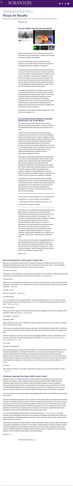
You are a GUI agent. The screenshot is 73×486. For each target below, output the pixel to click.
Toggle (2, 2)
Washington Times (13, 304)
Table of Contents (18, 11)
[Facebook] (62, 4)
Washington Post (47, 276)
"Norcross (6, 300)
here (33, 112)
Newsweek (14, 286)
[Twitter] (60, 4)
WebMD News (21, 293)
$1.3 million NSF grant (50, 413)
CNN (20, 340)
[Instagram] (65, 4)
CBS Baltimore (27, 313)
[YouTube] (68, 4)
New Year (51, 300)
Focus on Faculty (28, 11)
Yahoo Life (7, 371)
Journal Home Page (8, 11)
